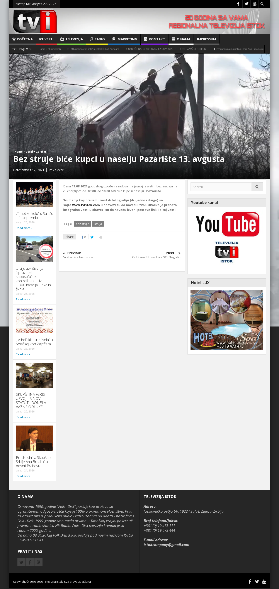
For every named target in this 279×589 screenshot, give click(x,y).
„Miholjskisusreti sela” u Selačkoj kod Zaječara (71, 49)
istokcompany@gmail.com (166, 544)
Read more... (24, 228)
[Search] (257, 186)
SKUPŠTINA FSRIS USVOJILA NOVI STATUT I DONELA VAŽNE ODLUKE (144, 49)
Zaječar (41, 151)
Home (19, 151)
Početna (25, 39)
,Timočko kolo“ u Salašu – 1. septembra (34, 215)
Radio (100, 39)
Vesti (49, 39)
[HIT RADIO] (227, 240)
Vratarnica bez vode (78, 255)
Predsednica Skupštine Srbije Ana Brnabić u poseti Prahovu (224, 49)
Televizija (74, 39)
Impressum (206, 39)
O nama (183, 39)
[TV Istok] (35, 21)
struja (98, 224)
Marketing (127, 39)
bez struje (82, 224)
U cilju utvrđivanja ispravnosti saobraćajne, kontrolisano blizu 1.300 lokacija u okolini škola (33, 278)
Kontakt (157, 39)
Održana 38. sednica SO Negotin (156, 255)
